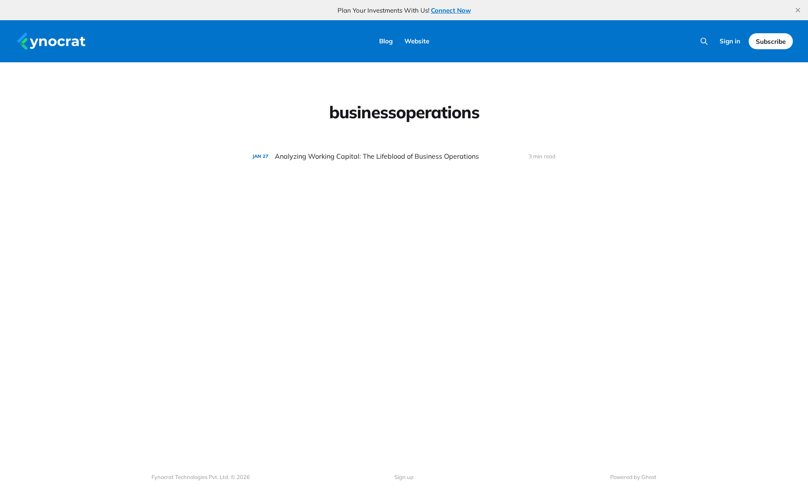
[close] (798, 10)
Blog (386, 41)
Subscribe (771, 41)
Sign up (404, 477)
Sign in (730, 41)
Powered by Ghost (633, 477)
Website (416, 41)
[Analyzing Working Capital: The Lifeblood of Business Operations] (404, 156)
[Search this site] (704, 41)
